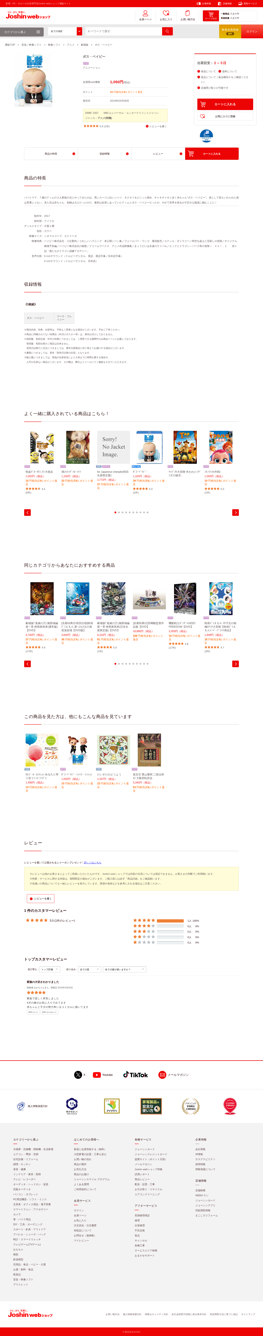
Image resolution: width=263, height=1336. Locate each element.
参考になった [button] (33, 1012)
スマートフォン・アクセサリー (30, 1209)
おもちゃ (18, 1249)
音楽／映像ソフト (31, 44)
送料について (229, 71)
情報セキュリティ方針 (156, 1314)
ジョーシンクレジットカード (151, 1154)
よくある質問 (81, 1184)
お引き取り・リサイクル (148, 1189)
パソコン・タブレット (25, 1194)
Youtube (107, 1075)
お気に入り (166, 19)
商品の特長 (51, 153)
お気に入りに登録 (225, 116)
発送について (208, 71)
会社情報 (200, 1149)
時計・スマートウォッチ (27, 1239)
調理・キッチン (22, 1164)
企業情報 (206, 3)
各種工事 (140, 1245)
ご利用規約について (85, 1189)
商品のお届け (81, 1174)
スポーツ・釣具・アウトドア (29, 1229)
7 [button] (137, 512)
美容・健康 (19, 1169)
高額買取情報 (202, 1210)
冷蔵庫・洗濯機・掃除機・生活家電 (33, 1149)
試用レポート (142, 1174)
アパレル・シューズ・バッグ (29, 1234)
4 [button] (126, 512)
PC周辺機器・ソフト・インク (30, 1199)
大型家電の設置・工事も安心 (90, 1154)
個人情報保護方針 (132, 1314)
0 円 (237, 14)
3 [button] (122, 512)
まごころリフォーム (206, 1215)
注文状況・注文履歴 (85, 1225)
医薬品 (17, 1274)
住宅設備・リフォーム (25, 1159)
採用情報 (200, 1164)
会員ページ (145, 19)
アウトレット (20, 1284)
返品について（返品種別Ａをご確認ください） (225, 79)
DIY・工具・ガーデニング (27, 1224)
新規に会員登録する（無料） (90, 1149)
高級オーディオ (22, 1189)
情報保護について (205, 1169)
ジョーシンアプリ (205, 1205)
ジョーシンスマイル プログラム (92, 1179)
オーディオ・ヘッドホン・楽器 (30, 1184)
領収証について (82, 1230)
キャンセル (141, 1240)
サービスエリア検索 (146, 1250)
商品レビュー (142, 1179)
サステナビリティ (205, 1159)
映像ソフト (54, 44)
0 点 (233, 14)
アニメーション (91, 67)
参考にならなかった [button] (49, 1012)
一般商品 (225, 14)
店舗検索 (200, 1190)
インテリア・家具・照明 (27, 1174)
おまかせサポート (145, 1255)
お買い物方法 (188, 19)
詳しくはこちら (92, 862)
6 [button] (133, 512)
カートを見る (211, 18)
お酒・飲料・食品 (23, 1269)
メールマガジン (178, 1075)
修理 (137, 1220)
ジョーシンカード (145, 1149)
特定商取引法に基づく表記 (224, 1314)
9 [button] (144, 512)
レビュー (158, 153)
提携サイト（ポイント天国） (151, 1159)
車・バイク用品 (22, 1219)
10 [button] (147, 512)
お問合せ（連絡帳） (85, 1235)
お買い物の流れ (82, 1159)
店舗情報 (227, 3)
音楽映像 (225, 18)
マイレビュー (81, 1240)
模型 (15, 1254)
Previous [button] (27, 512)
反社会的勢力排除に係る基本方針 (189, 1314)
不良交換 (140, 1230)
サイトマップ (248, 1314)
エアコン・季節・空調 (25, 1154)
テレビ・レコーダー (24, 1179)
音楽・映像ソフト (23, 1279)
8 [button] (140, 512)
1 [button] (115, 512)
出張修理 (140, 1225)
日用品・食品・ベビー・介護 (29, 1264)
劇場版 (84, 44)
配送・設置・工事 (145, 1184)
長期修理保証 (142, 1215)
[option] (42, 463)
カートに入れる (225, 104)
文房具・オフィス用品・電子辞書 (32, 1204)
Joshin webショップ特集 (148, 1169)
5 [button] (130, 512)
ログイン (79, 1210)
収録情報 (105, 153)
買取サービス (250, 3)
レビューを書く (158, 126)
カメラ (17, 1214)
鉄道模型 (18, 1259)
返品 (137, 1235)
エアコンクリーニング (147, 1194)
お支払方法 (80, 1169)
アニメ (70, 44)
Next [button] (235, 512)
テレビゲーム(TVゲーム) (27, 1244)
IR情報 (199, 1154)
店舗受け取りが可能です (214, 88)
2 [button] (119, 512)
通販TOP (10, 44)
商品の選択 (80, 1164)
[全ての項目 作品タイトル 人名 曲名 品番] (65, 31)
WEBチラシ (201, 1195)
